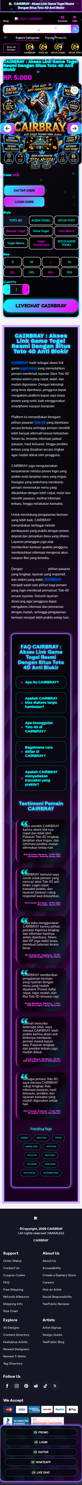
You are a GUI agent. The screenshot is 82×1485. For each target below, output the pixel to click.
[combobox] (37, 29)
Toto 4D (40, 422)
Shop (6, 21)
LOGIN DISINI (24, 202)
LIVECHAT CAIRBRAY (41, 306)
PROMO (43, 1431)
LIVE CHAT (43, 1473)
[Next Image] (74, 128)
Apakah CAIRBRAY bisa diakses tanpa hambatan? (41, 702)
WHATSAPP (43, 1462)
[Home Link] (28, 19)
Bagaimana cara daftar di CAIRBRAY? (39, 751)
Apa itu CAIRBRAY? (42, 682)
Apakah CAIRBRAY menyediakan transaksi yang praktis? (41, 778)
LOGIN (43, 1441)
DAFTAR (43, 1451)
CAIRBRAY (19, 362)
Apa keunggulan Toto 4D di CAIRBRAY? (39, 727)
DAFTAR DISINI (24, 190)
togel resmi (28, 368)
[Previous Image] (7, 128)
